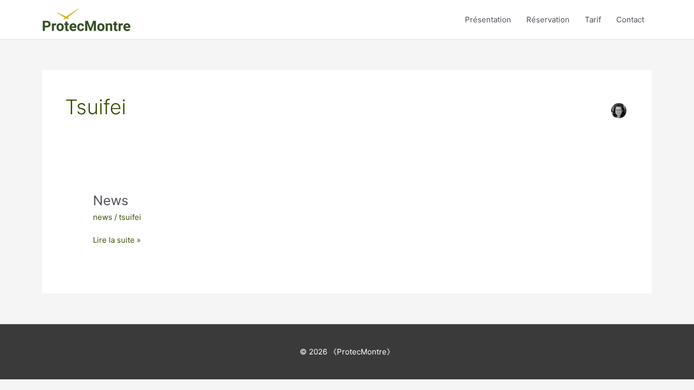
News (111, 200)
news (102, 217)
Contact (630, 19)
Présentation (488, 19)
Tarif (593, 19)
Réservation (548, 19)
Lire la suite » (117, 240)
